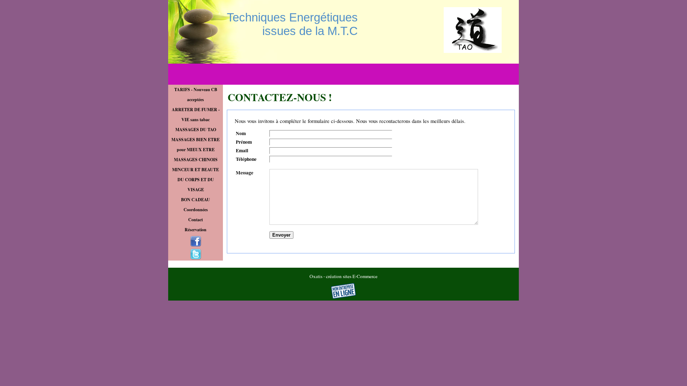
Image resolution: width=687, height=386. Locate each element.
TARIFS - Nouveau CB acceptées (195, 94)
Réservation (195, 230)
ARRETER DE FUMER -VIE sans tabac (196, 115)
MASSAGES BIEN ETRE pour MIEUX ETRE (195, 145)
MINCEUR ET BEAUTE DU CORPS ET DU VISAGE (195, 180)
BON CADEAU (195, 200)
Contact (195, 220)
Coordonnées (196, 210)
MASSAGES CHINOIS (196, 160)
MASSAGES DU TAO (195, 130)
